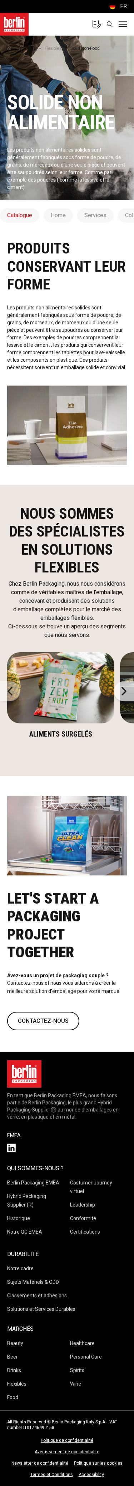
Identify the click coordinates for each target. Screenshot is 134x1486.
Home (58, 215)
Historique (18, 1218)
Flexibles (53, 48)
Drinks (14, 1370)
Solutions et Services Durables (41, 1309)
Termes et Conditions (51, 1474)
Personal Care (86, 1357)
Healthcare (82, 1343)
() (117, 6)
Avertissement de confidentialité (67, 1451)
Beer (12, 1357)
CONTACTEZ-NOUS (43, 1020)
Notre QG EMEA (24, 1232)
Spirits (77, 1370)
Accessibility (91, 1474)
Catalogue (19, 215)
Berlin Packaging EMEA (33, 1183)
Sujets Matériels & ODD (33, 1282)
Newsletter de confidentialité (39, 1463)
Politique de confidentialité (67, 1440)
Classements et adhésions (37, 1295)
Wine (75, 1384)
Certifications (85, 1232)
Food (12, 1397)
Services (95, 215)
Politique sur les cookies (98, 1463)
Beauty (15, 1343)
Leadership (82, 1205)
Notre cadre (20, 1268)
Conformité (83, 1218)
